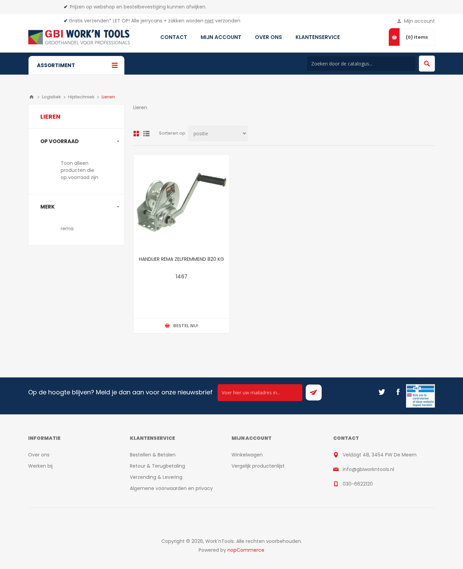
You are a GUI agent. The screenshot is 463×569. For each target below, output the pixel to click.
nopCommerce (245, 550)
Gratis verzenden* (90, 20)
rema (67, 228)
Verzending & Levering (156, 477)
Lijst (146, 133)
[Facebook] (397, 392)
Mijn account (419, 21)
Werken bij (40, 466)
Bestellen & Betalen (153, 454)
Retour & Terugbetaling (157, 466)
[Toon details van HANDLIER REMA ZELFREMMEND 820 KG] (181, 203)
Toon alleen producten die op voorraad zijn (79, 170)
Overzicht (136, 133)
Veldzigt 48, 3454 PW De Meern (380, 454)
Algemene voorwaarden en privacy (171, 488)
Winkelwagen (247, 454)
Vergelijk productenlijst (258, 466)
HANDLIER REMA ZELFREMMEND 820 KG (181, 259)
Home (31, 97)
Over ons (38, 454)
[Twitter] (381, 392)
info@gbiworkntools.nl (368, 469)
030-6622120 (358, 483)
